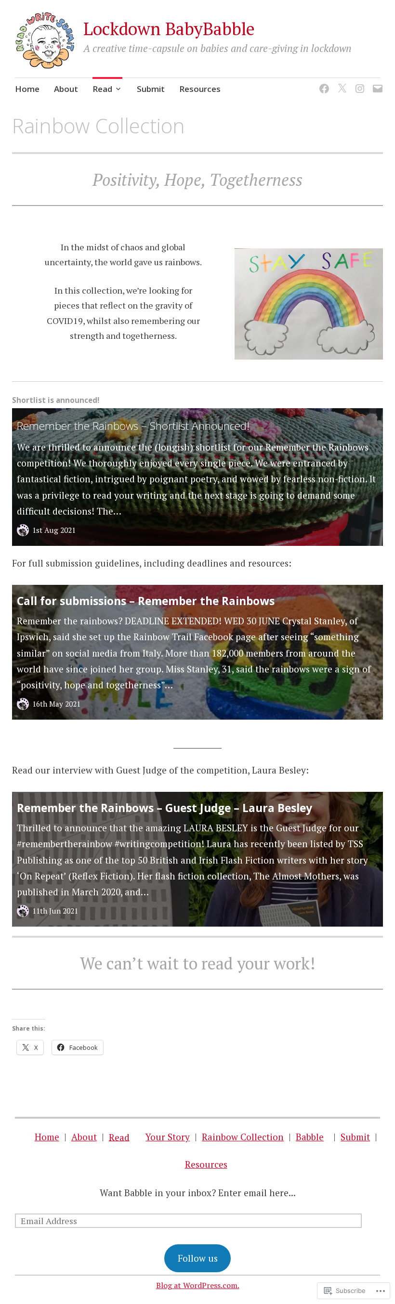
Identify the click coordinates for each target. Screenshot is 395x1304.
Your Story (167, 1137)
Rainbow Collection (243, 1137)
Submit (151, 88)
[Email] (376, 82)
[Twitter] (340, 82)
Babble (310, 1137)
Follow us (198, 1258)
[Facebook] (322, 82)
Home (27, 88)
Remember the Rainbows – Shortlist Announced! (133, 425)
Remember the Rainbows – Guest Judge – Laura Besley (164, 807)
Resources (200, 88)
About (66, 88)
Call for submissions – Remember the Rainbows (146, 601)
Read (102, 88)
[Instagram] (358, 82)
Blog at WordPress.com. (197, 1285)
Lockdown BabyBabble (169, 28)
